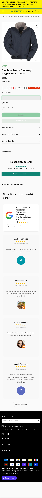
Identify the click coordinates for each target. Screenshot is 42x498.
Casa (3, 16)
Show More (21, 382)
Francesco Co (21, 281)
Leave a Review (13, 227)
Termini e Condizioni (18, 426)
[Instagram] (8, 434)
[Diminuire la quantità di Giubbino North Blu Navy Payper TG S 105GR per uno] (4, 107)
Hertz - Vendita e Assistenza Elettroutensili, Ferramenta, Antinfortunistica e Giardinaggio (23, 213)
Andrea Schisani (21, 239)
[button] (35, 11)
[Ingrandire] (36, 58)
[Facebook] (3, 434)
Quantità (5, 102)
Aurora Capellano (21, 322)
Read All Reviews (21, 404)
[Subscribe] (38, 421)
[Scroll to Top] (38, 487)
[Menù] (3, 11)
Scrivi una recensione (21, 174)
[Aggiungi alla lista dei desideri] (37, 25)
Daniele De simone (21, 364)
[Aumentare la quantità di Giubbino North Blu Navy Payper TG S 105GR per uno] (12, 107)
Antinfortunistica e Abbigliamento (18, 16)
